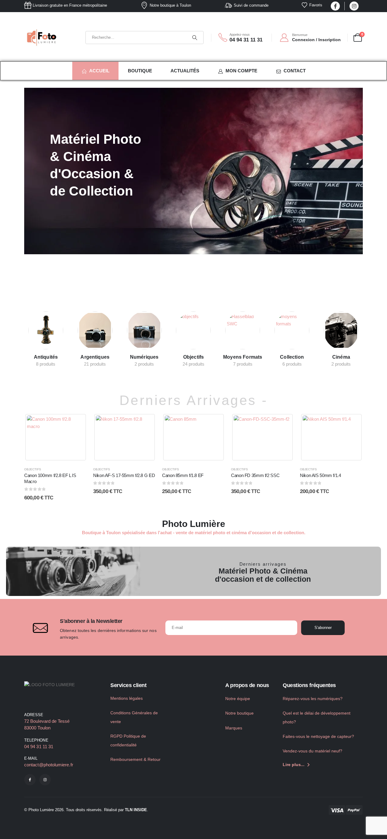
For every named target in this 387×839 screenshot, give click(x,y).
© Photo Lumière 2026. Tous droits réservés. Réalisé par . (86, 810)
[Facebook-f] (30, 779)
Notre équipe (237, 698)
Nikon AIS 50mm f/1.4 (320, 475)
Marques (233, 727)
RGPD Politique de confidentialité (128, 740)
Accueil (99, 70)
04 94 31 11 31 (38, 746)
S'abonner (323, 627)
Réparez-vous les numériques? (313, 698)
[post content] (45, 330)
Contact (295, 70)
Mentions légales (126, 698)
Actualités (185, 70)
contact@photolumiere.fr (48, 764)
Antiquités (46, 357)
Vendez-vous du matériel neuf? (312, 751)
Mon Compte (241, 70)
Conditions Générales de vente (134, 717)
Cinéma (341, 357)
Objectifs (193, 357)
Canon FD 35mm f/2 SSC (255, 475)
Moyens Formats (242, 357)
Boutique (140, 70)
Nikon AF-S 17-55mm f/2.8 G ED (124, 475)
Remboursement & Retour (135, 759)
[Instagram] (354, 6)
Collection (292, 357)
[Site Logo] (42, 37)
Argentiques (94, 357)
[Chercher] (194, 37)
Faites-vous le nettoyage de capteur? (318, 736)
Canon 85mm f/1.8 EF (182, 475)
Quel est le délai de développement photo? (316, 717)
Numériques (144, 357)
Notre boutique (239, 713)
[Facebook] (335, 6)
